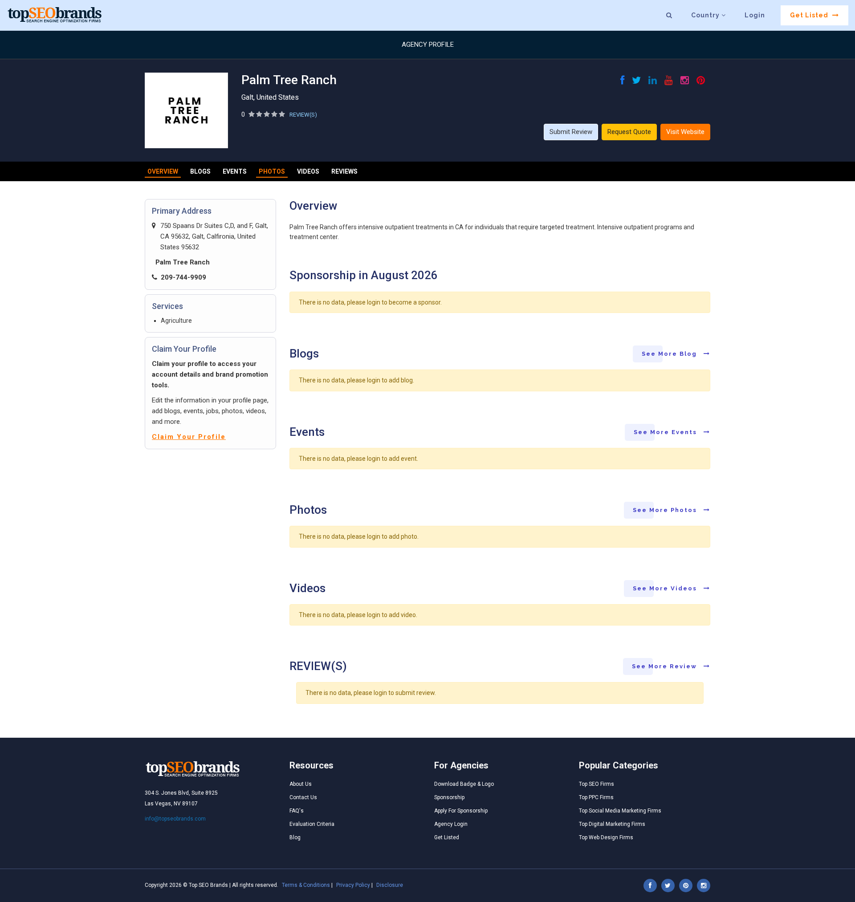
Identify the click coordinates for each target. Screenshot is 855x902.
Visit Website (685, 132)
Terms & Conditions (306, 885)
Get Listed (810, 15)
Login (755, 15)
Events (235, 171)
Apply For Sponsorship (461, 811)
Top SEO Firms (596, 784)
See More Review (665, 666)
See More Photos (666, 510)
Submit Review (571, 132)
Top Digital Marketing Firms (612, 824)
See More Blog (670, 353)
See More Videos (666, 588)
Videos (308, 171)
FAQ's (296, 811)
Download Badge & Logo (464, 784)
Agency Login (451, 824)
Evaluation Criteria (311, 824)
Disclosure (389, 885)
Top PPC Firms (596, 797)
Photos (272, 171)
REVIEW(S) (303, 114)
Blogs (200, 171)
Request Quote (629, 132)
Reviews (344, 171)
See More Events (666, 432)
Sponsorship (449, 797)
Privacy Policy (353, 885)
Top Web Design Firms (606, 837)
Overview (162, 171)
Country (706, 15)
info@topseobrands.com (175, 819)
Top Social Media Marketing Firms (620, 811)
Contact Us (303, 797)
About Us (300, 784)
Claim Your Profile (189, 437)
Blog (295, 837)
